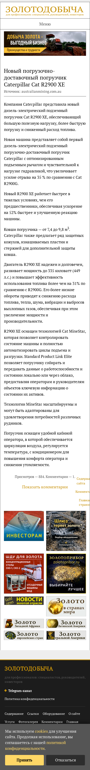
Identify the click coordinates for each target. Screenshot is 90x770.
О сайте (74, 713)
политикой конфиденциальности (35, 745)
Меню (45, 24)
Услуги (10, 721)
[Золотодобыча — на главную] (45, 11)
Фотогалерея (28, 721)
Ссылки (33, 713)
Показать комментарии (45, 487)
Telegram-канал (20, 690)
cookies (41, 731)
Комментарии (52, 721)
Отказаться (65, 760)
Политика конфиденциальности (30, 699)
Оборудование (54, 713)
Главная (72, 721)
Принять (24, 760)
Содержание (14, 713)
